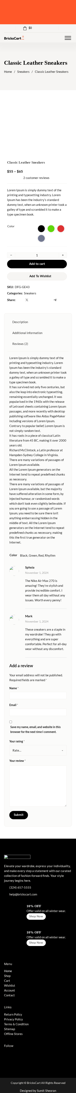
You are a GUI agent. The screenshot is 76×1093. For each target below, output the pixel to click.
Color (11, 226)
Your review (17, 761)
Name (14, 688)
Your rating (17, 741)
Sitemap (9, 1029)
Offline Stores (13, 1034)
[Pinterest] (48, 300)
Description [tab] (20, 322)
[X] (27, 300)
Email (13, 705)
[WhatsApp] (41, 300)
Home (8, 71)
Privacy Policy (13, 1019)
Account (9, 990)
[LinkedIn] (34, 300)
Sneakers (23, 71)
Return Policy (13, 1014)
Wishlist (9, 985)
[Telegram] (55, 300)
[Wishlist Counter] (49, 28)
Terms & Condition (16, 1024)
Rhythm (50, 555)
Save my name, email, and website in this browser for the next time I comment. (35, 730)
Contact (9, 995)
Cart (7, 980)
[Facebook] (20, 300)
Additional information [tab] (27, 333)
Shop (7, 976)
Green (33, 555)
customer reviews (36, 177)
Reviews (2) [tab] (20, 344)
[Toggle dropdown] (70, 28)
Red (41, 555)
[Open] (68, 38)
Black (24, 555)
